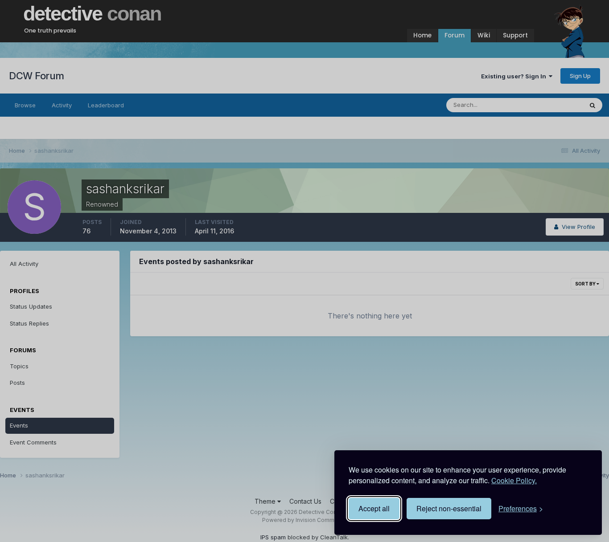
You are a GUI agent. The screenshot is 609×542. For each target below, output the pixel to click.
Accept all (374, 508)
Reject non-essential (448, 508)
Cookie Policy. (514, 480)
